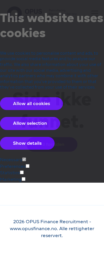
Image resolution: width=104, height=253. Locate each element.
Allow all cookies (31, 103)
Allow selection (30, 123)
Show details (27, 143)
